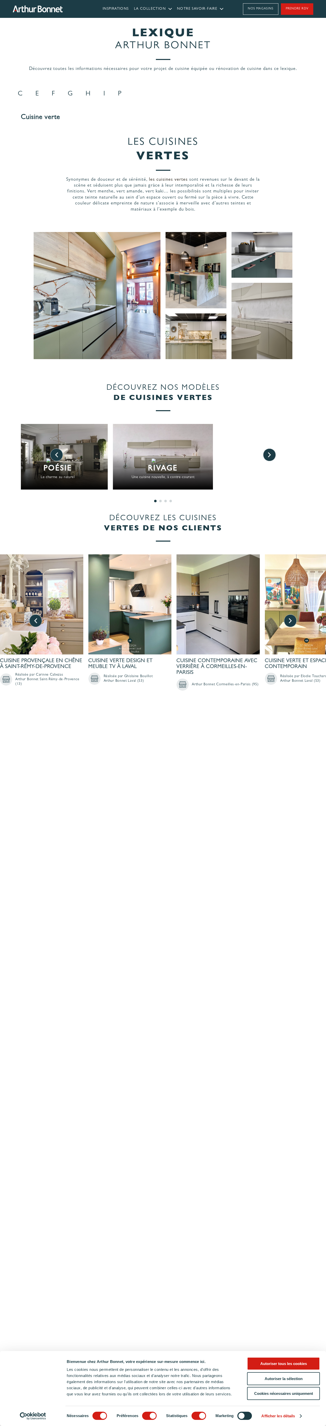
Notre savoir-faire (197, 9)
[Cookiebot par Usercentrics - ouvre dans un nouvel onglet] (33, 1416)
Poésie (58, 469)
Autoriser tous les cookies (283, 1363)
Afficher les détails (278, 1416)
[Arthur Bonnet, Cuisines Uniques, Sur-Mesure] (50, 9)
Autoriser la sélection (284, 1378)
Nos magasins (260, 8)
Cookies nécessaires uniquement (283, 1393)
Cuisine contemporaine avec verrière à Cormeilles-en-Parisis (216, 667)
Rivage (163, 469)
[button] (20, 94)
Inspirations (116, 9)
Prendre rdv (297, 8)
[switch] (149, 1416)
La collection (150, 9)
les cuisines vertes (168, 180)
